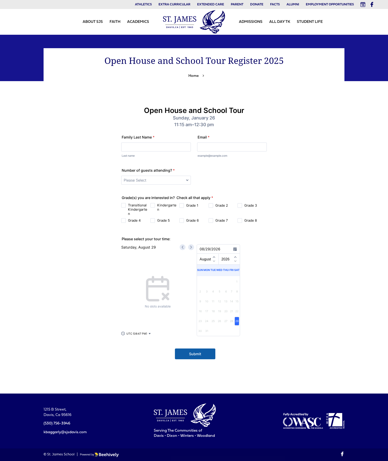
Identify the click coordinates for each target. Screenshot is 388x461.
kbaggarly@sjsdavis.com (65, 432)
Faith (115, 22)
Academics (138, 22)
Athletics (143, 4)
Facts (275, 4)
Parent (237, 4)
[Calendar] (362, 4)
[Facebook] (371, 4)
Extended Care (210, 4)
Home (193, 76)
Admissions (250, 22)
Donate (256, 4)
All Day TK (279, 22)
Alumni (293, 4)
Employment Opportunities (330, 4)
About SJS (93, 22)
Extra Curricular (174, 4)
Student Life (310, 22)
